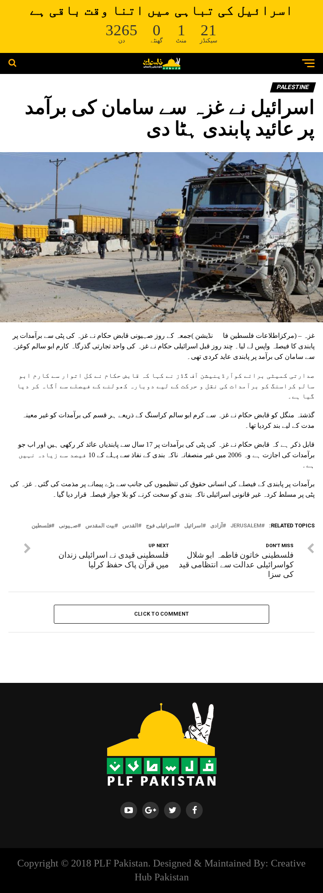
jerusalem (246, 526)
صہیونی (68, 526)
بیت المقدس (100, 526)
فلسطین (41, 526)
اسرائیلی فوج (161, 526)
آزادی (216, 526)
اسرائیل (193, 526)
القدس (130, 526)
